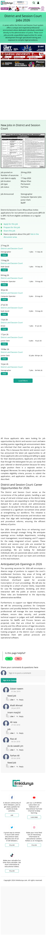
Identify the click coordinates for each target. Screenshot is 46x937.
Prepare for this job (12, 227)
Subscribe (34, 817)
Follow (12, 845)
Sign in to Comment (9, 680)
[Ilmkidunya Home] (7, 3)
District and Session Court (12, 248)
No (18, 658)
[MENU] (43, 2)
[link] (20, 2)
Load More (23, 380)
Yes (8, 658)
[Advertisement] (23, 93)
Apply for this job (11, 224)
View (4, 255)
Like (12, 815)
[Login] (38, 3)
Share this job (9, 231)
